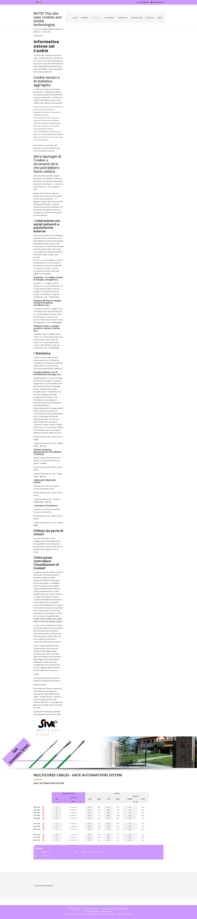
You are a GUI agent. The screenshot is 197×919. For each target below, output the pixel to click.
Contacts (150, 18)
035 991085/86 (143, 2)
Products (96, 18)
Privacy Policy (54, 297)
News (160, 18)
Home (75, 18)
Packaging (109, 18)
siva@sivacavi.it (158, 2)
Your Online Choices (49, 651)
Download (123, 18)
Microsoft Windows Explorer (51, 621)
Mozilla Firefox (51, 619)
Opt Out (43, 446)
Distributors (136, 18)
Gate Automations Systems (44, 886)
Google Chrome (39, 619)
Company (84, 18)
